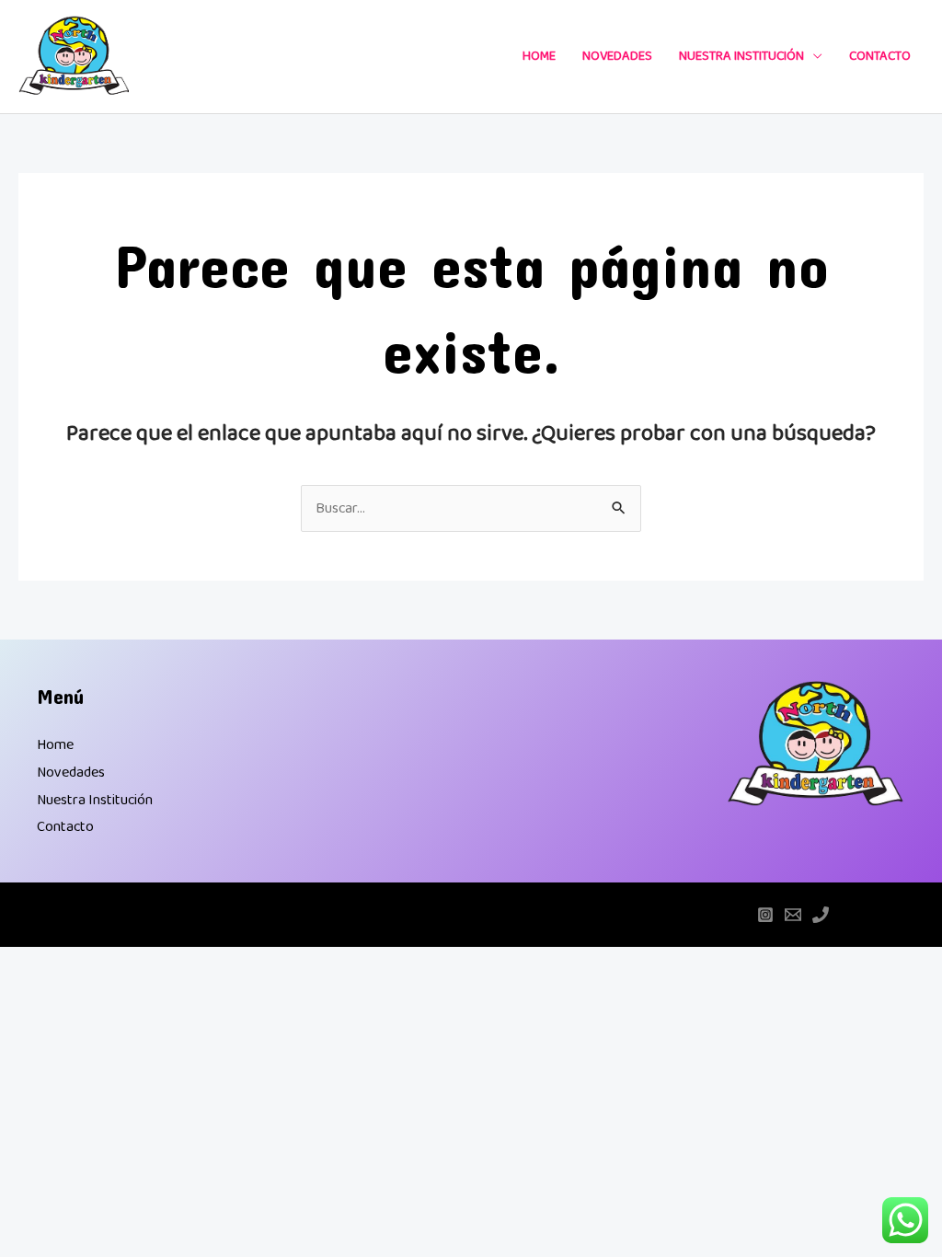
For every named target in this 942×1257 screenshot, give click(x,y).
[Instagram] (765, 914)
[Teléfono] (820, 914)
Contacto (880, 56)
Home (539, 56)
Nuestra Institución (741, 56)
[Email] (793, 914)
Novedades (617, 56)
